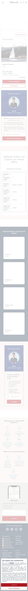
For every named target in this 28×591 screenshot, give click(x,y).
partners (12, 562)
